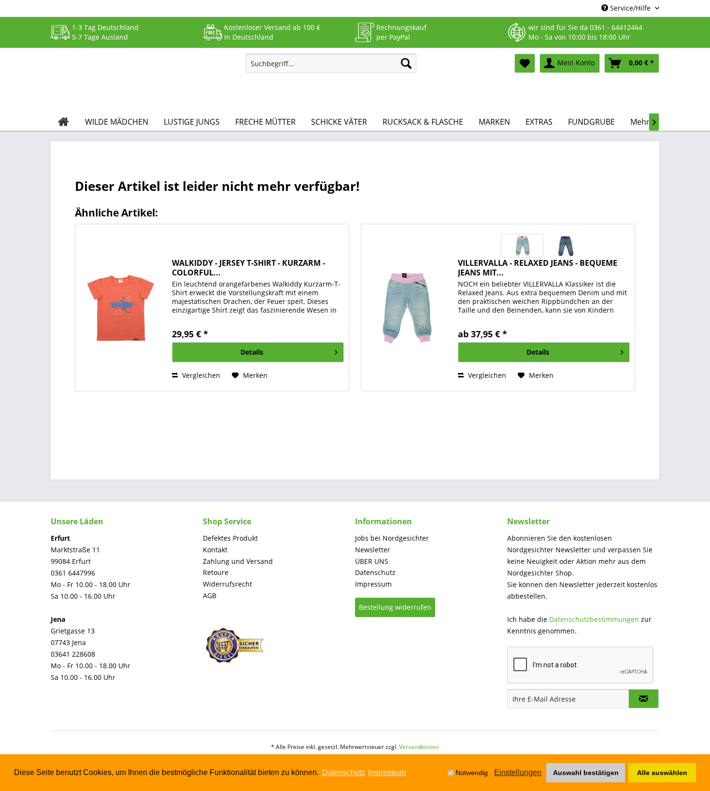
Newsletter (372, 549)
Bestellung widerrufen (395, 607)
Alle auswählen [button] (662, 773)
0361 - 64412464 (616, 27)
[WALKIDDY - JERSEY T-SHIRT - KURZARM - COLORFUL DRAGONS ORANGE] (121, 307)
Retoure (215, 572)
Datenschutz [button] (343, 772)
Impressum (373, 584)
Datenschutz (375, 572)
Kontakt (215, 549)
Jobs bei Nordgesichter (392, 538)
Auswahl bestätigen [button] (586, 773)
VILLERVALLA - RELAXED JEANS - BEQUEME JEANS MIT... (537, 267)
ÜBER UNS (371, 561)
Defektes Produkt (230, 538)
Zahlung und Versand (238, 561)
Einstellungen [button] (517, 772)
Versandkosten (419, 747)
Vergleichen (200, 375)
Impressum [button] (387, 772)
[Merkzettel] (524, 63)
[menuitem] (331, 63)
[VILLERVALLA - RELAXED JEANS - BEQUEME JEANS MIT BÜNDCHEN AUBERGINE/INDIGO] (565, 246)
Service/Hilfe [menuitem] (630, 8)
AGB (209, 595)
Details (252, 352)
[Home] (63, 122)
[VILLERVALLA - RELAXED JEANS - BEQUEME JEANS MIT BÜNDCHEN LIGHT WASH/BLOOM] (522, 246)
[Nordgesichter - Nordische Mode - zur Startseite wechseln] (144, 81)
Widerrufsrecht (227, 584)
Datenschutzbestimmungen (594, 619)
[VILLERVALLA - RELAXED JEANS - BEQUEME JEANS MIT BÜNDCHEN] (407, 307)
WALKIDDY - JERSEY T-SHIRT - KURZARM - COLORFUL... (248, 267)
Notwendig (471, 773)
